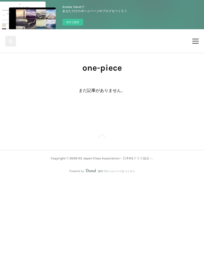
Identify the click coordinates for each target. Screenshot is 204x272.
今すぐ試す (72, 22)
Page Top (102, 137)
